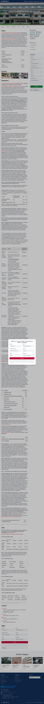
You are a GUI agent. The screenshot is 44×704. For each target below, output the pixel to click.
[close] (34, 340)
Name (11, 344)
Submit (22, 358)
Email (24, 344)
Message (24, 353)
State (11, 353)
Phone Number (13, 348)
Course (24, 348)
